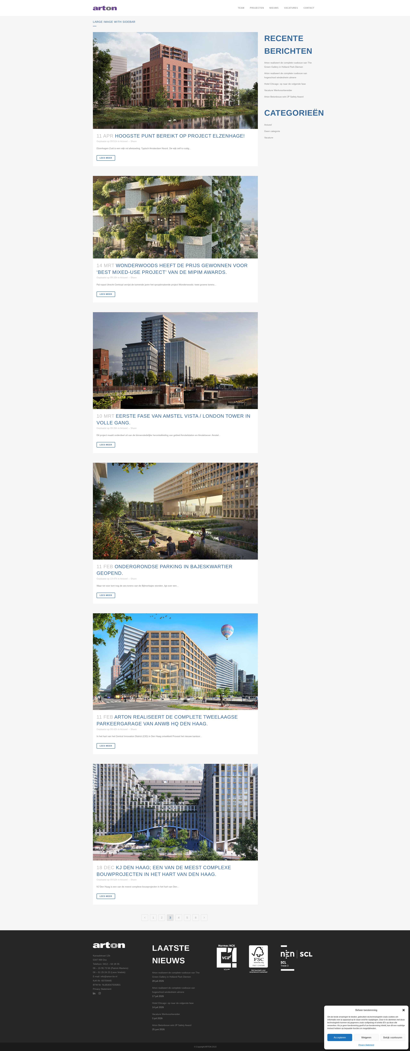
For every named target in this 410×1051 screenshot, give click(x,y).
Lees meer (106, 158)
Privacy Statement (366, 1045)
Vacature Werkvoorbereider (278, 90)
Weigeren (366, 1037)
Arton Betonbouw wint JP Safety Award (283, 96)
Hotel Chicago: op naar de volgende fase (285, 84)
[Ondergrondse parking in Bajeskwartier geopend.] (175, 511)
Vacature (268, 137)
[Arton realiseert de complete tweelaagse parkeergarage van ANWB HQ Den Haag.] (175, 661)
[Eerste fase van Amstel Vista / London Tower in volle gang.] (175, 360)
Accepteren (340, 1037)
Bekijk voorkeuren (392, 1037)
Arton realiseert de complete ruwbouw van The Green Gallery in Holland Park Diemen (176, 974)
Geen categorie (272, 131)
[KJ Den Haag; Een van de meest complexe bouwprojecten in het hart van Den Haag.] (175, 812)
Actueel (124, 141)
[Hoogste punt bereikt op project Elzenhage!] (175, 80)
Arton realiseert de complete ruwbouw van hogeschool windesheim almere (173, 990)
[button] (403, 1010)
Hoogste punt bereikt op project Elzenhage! (180, 136)
